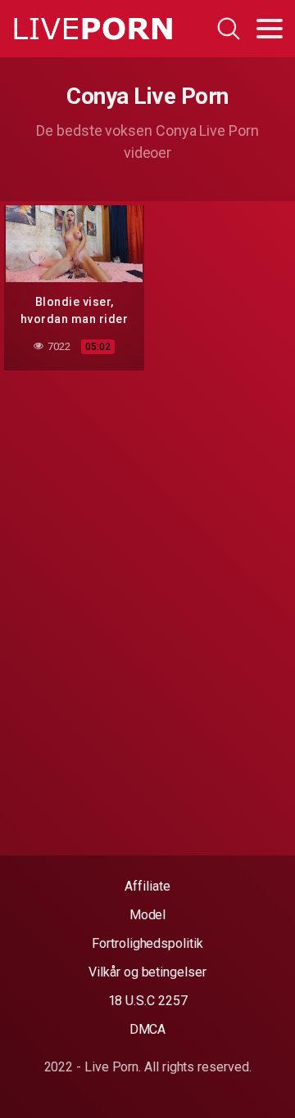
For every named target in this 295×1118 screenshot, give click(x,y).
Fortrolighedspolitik (147, 943)
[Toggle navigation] (269, 28)
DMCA (147, 1029)
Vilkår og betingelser (147, 972)
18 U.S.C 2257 (148, 1000)
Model (147, 915)
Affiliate (147, 886)
